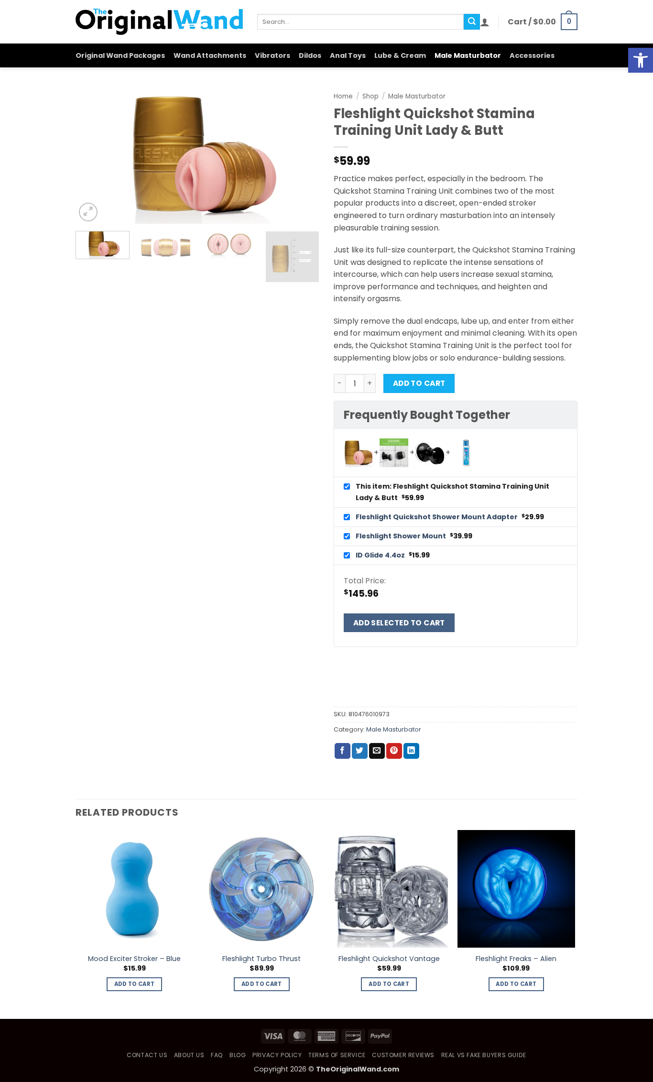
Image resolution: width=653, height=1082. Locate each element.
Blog (237, 1055)
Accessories (532, 55)
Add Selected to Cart (399, 623)
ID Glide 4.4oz (381, 555)
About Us (189, 1055)
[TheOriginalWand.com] (159, 22)
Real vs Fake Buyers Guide (483, 1055)
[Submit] (472, 22)
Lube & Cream (400, 55)
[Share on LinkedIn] (411, 751)
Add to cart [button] (134, 984)
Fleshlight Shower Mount (401, 536)
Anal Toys (348, 55)
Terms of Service (337, 1055)
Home (343, 96)
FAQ (217, 1055)
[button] (640, 60)
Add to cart (419, 383)
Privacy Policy (277, 1055)
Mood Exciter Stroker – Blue (134, 958)
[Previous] (92, 155)
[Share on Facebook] (342, 751)
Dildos (310, 55)
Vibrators (272, 55)
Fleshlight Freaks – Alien (516, 958)
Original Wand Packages (120, 55)
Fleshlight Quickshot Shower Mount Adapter (437, 517)
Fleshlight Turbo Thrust (261, 958)
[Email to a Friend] (377, 751)
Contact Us (147, 1055)
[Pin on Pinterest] (394, 751)
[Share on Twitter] (360, 751)
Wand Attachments (210, 55)
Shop (370, 96)
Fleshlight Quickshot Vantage (389, 958)
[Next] (302, 155)
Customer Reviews (403, 1055)
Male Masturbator (468, 55)
